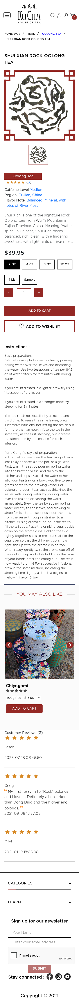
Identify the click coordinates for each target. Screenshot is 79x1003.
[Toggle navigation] (7, 15)
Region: (11, 195)
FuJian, (25, 195)
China (37, 195)
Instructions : (17, 347)
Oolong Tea (51, 34)
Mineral (51, 200)
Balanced (35, 200)
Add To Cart (40, 310)
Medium (36, 190)
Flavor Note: (14, 200)
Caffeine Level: (17, 190)
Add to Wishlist (43, 326)
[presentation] (8, 645)
